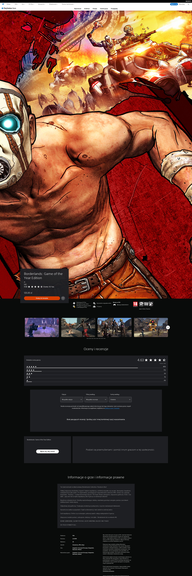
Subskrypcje (104, 8)
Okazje (95, 8)
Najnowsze (77, 8)
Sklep (8, 4)
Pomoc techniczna (67, 4)
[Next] (168, 327)
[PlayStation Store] (9, 8)
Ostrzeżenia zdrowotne (108, 571)
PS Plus (31, 4)
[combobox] (71, 399)
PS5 (16, 4)
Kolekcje (87, 8)
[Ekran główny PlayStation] (3, 4)
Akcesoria (41, 4)
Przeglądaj (114, 8)
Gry (23, 4)
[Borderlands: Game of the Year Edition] (42, 327)
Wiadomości (53, 4)
